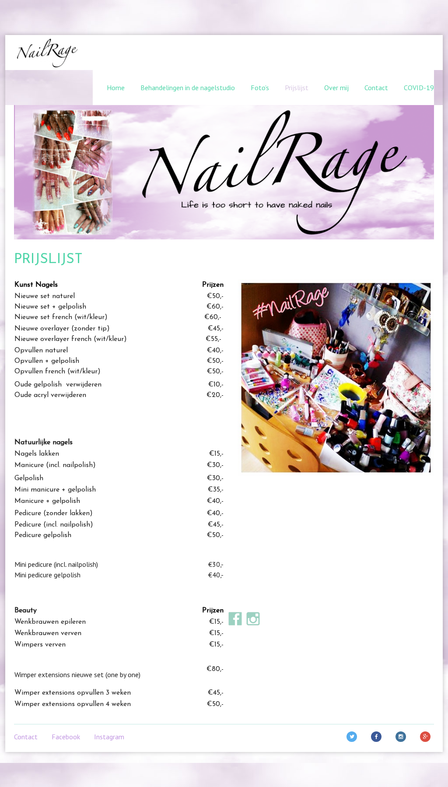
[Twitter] (353, 736)
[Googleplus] (427, 736)
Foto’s (260, 87)
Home (116, 87)
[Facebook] (378, 736)
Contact (376, 87)
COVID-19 (419, 87)
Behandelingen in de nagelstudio (187, 87)
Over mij (336, 87)
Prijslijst (296, 87)
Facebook (66, 736)
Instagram (109, 736)
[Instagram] (403, 736)
